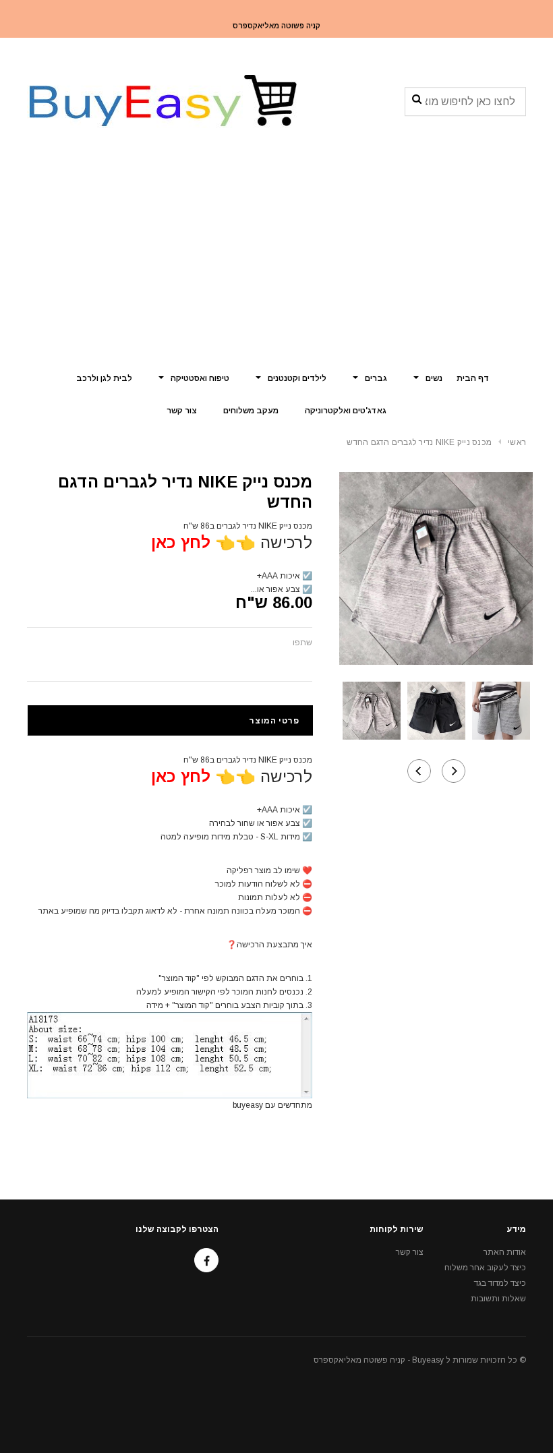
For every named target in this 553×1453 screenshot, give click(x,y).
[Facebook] (206, 1260)
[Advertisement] (276, 259)
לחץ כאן (180, 542)
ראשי (517, 442)
